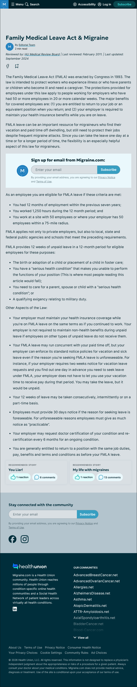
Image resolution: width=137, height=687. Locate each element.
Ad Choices (99, 652)
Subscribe (124, 4)
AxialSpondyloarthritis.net (94, 618)
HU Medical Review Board (42, 54)
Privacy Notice (106, 177)
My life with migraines (91, 470)
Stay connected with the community (41, 505)
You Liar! (16, 470)
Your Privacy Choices (23, 652)
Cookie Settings (51, 652)
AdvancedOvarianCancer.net (96, 581)
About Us (15, 647)
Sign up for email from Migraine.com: (68, 160)
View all (82, 637)
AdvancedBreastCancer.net (95, 575)
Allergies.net (83, 587)
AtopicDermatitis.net (90, 606)
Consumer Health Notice (84, 647)
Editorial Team (27, 44)
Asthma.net (82, 599)
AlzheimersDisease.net (91, 593)
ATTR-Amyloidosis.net (91, 612)
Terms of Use (44, 181)
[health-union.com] (30, 567)
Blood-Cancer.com (88, 630)
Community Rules (76, 652)
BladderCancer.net (88, 624)
